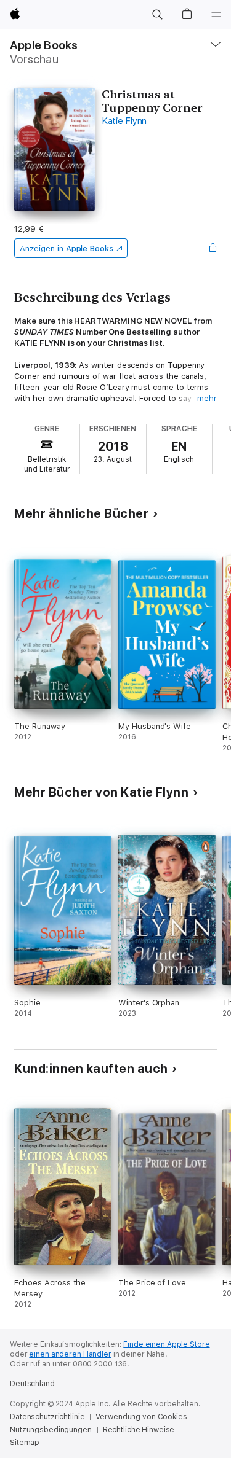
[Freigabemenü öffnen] (213, 248)
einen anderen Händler (70, 1354)
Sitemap (24, 1442)
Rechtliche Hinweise (139, 1429)
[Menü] (216, 14)
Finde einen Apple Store (166, 1344)
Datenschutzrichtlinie (47, 1417)
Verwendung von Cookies (141, 1417)
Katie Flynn (124, 121)
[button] (157, 14)
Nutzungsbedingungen (51, 1429)
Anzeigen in (66, 248)
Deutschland (32, 1383)
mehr (207, 398)
